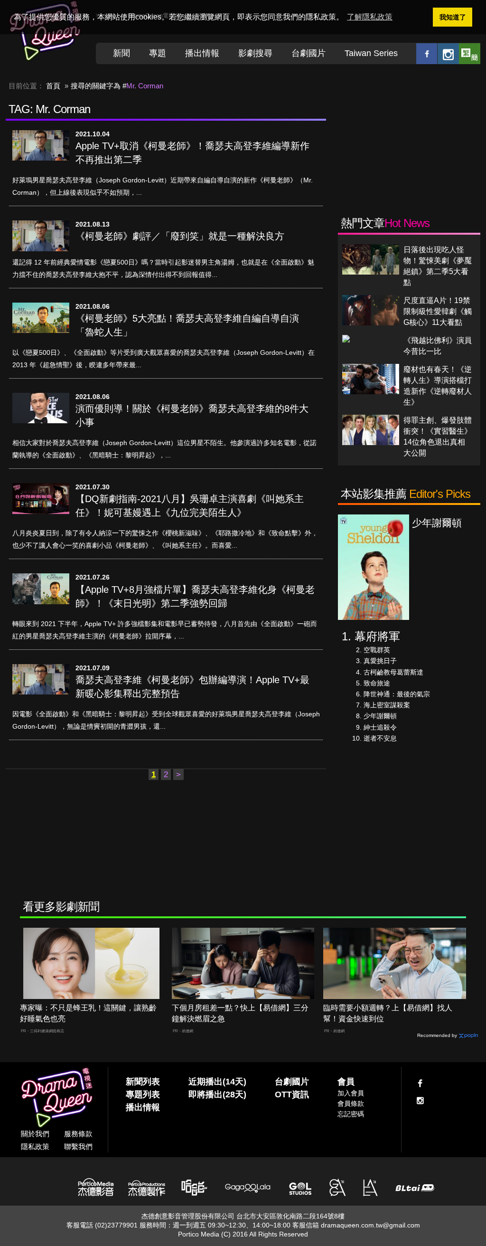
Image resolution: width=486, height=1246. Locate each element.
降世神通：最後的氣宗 (397, 694)
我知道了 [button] (452, 17)
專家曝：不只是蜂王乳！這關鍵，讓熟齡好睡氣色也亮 (88, 1013)
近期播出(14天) (217, 1081)
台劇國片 (308, 53)
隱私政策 (35, 1146)
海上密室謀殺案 (387, 705)
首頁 (53, 86)
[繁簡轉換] (469, 53)
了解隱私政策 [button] (370, 17)
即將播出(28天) (217, 1094)
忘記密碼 (350, 1114)
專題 (157, 53)
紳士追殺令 (380, 727)
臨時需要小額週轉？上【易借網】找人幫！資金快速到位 (387, 1013)
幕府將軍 (377, 636)
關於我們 (35, 1134)
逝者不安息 (380, 738)
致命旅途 (377, 683)
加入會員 (350, 1093)
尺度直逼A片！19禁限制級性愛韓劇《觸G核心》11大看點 (437, 311)
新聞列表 (143, 1081)
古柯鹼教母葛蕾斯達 (393, 672)
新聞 (121, 53)
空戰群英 (377, 650)
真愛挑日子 (380, 661)
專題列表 (143, 1094)
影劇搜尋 (255, 53)
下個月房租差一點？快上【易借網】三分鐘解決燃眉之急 (240, 1013)
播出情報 (202, 53)
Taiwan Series (371, 53)
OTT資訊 (292, 1094)
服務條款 (78, 1134)
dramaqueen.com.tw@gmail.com (370, 1225)
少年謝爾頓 (380, 716)
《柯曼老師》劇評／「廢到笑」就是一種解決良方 (179, 236)
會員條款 (350, 1103)
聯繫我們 (78, 1146)
